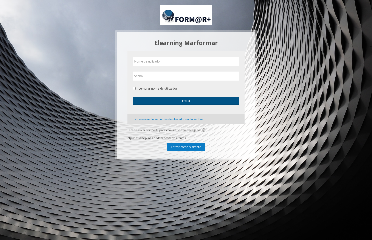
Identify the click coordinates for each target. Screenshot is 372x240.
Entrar (186, 101)
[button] (204, 130)
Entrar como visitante (186, 147)
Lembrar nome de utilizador (157, 88)
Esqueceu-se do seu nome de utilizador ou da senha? (168, 119)
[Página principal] (185, 15)
